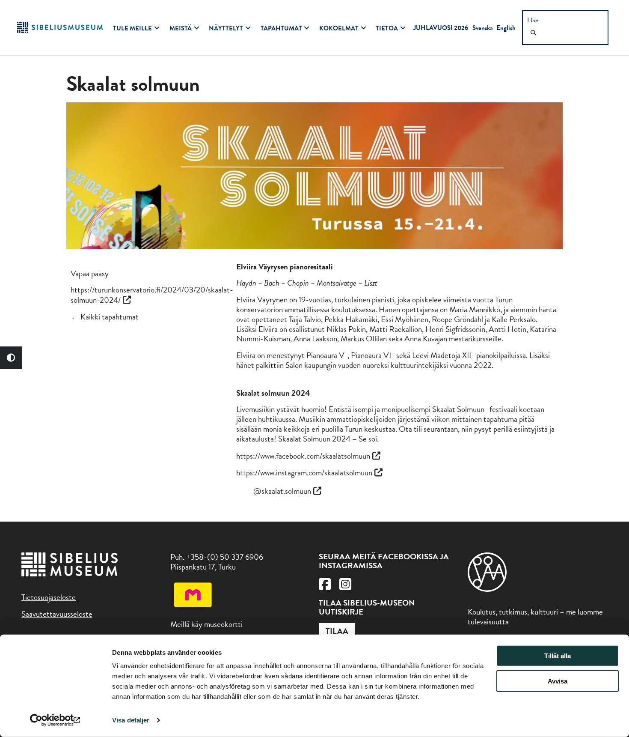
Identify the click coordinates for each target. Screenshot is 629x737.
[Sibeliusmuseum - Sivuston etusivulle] (60, 30)
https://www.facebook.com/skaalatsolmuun (303, 456)
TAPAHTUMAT (281, 28)
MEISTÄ (180, 28)
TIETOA (387, 28)
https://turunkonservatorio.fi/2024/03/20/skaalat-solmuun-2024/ (152, 294)
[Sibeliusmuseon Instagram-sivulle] (345, 586)
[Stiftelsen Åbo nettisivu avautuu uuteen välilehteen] (487, 589)
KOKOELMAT (339, 28)
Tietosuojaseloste (48, 597)
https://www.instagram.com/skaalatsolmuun (304, 472)
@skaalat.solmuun (282, 491)
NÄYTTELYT (226, 28)
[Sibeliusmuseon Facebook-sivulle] (325, 586)
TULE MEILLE (132, 28)
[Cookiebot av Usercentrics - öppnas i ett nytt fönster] (55, 720)
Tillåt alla (557, 655)
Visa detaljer (130, 720)
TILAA (337, 631)
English (506, 28)
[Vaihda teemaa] (11, 357)
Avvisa (557, 681)
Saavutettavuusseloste (56, 614)
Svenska (482, 28)
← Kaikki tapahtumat (105, 316)
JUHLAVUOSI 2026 (440, 28)
